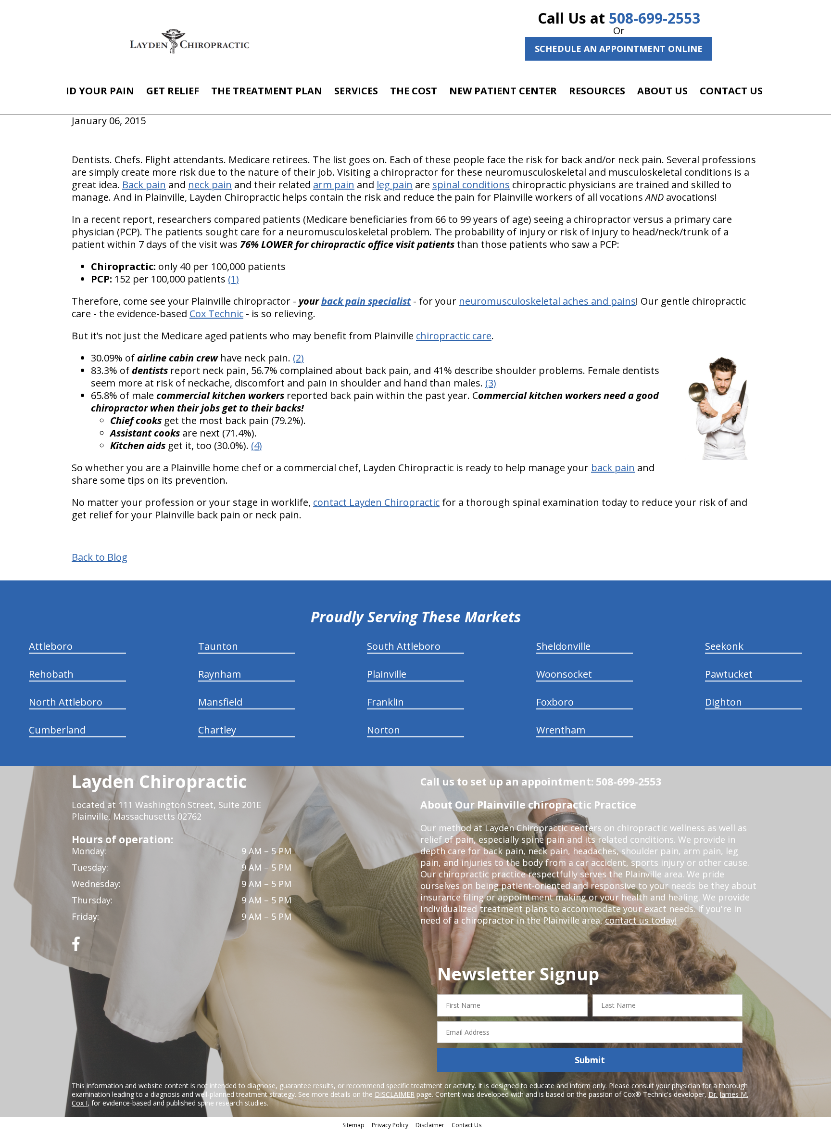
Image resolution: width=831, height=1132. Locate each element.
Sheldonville (563, 646)
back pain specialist (366, 301)
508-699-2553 (654, 18)
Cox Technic (216, 313)
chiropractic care (453, 335)
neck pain (210, 184)
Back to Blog (99, 557)
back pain (613, 467)
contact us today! (641, 920)
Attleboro (51, 646)
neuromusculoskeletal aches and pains (547, 301)
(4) (256, 445)
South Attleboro (404, 646)
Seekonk (724, 646)
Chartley (217, 729)
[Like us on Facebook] (76, 947)
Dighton (723, 701)
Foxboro (555, 701)
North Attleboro (65, 701)
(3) (490, 382)
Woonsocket (564, 674)
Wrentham (560, 729)
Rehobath (51, 674)
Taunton (218, 646)
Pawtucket (729, 674)
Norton (383, 729)
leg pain (395, 184)
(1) (233, 278)
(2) (298, 357)
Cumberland (57, 729)
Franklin (385, 701)
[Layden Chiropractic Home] (190, 41)
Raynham (219, 674)
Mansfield (220, 701)
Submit (590, 1060)
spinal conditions (471, 184)
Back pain (144, 184)
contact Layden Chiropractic (376, 502)
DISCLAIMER (395, 1094)
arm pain (333, 184)
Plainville (386, 674)
